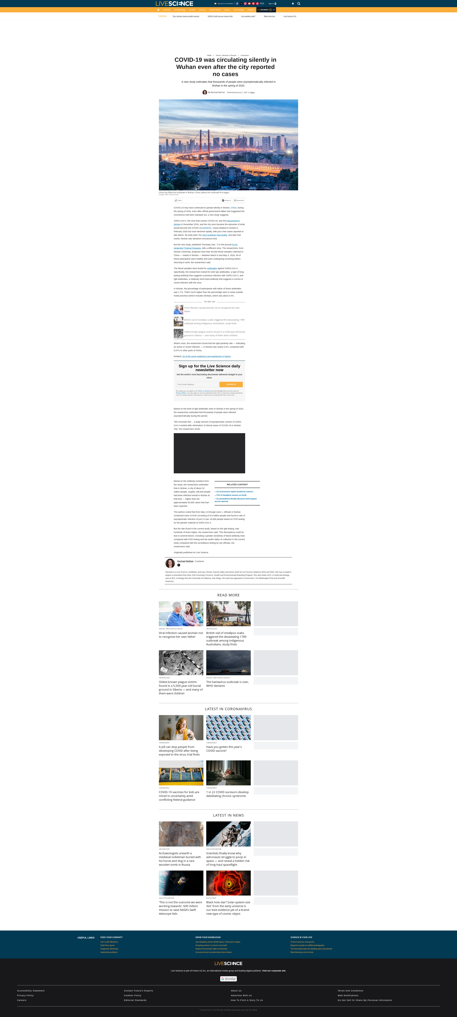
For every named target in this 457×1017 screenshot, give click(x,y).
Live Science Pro (290, 16)
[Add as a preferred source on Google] (228, 978)
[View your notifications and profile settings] (293, 3)
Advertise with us (241, 995)
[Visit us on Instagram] (245, 3)
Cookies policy (132, 995)
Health (192, 9)
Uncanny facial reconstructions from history (213, 952)
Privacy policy (25, 995)
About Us (236, 991)
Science (202, 9)
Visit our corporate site (274, 971)
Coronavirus (245, 55)
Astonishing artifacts (108, 952)
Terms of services (204, 391)
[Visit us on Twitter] (241, 3)
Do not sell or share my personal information (365, 1000)
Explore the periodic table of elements (211, 949)
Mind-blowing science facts (302, 952)
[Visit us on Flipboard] (253, 3)
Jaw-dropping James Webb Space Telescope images (217, 942)
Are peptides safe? (248, 16)
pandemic (206, 228)
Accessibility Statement (31, 991)
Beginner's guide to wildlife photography (307, 945)
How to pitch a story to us (247, 1000)
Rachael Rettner (218, 92)
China (233, 208)
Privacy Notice (181, 393)
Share (180, 200)
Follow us (228, 200)
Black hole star (269, 16)
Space (227, 9)
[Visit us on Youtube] (249, 3)
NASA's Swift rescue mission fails (220, 16)
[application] (209, 453)
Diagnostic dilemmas (109, 949)
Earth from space (107, 945)
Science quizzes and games (302, 942)
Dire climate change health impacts (186, 16)
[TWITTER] (179, 565)
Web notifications (348, 995)
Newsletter (240, 200)
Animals (167, 9)
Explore (251, 9)
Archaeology (180, 9)
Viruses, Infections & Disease (226, 55)
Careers (21, 1000)
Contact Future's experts (138, 991)
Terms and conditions (350, 991)
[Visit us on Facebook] (237, 3)
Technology (239, 9)
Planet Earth (215, 9)
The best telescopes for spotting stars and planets (311, 949)
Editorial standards (135, 1000)
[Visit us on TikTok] (257, 3)
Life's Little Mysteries (109, 942)
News (252, 92)
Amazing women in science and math (211, 945)
